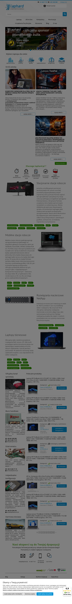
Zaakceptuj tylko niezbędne (13, 594)
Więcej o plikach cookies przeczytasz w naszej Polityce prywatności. (22, 590)
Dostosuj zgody (30, 594)
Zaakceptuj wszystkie (45, 594)
